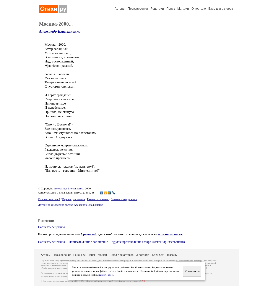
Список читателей (49, 199)
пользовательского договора (189, 261)
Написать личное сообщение (88, 242)
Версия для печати (73, 199)
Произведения (138, 8)
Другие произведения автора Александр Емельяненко (70, 204)
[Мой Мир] (109, 193)
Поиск (170, 8)
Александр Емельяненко (59, 31)
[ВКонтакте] (102, 193)
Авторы (120, 8)
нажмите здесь (106, 275)
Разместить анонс (98, 199)
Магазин (183, 8)
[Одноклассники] (106, 193)
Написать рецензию (51, 227)
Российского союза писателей (127, 281)
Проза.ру (171, 254)
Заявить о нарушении (124, 199)
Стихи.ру (158, 254)
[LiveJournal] (113, 193)
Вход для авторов (220, 8)
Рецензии (157, 8)
